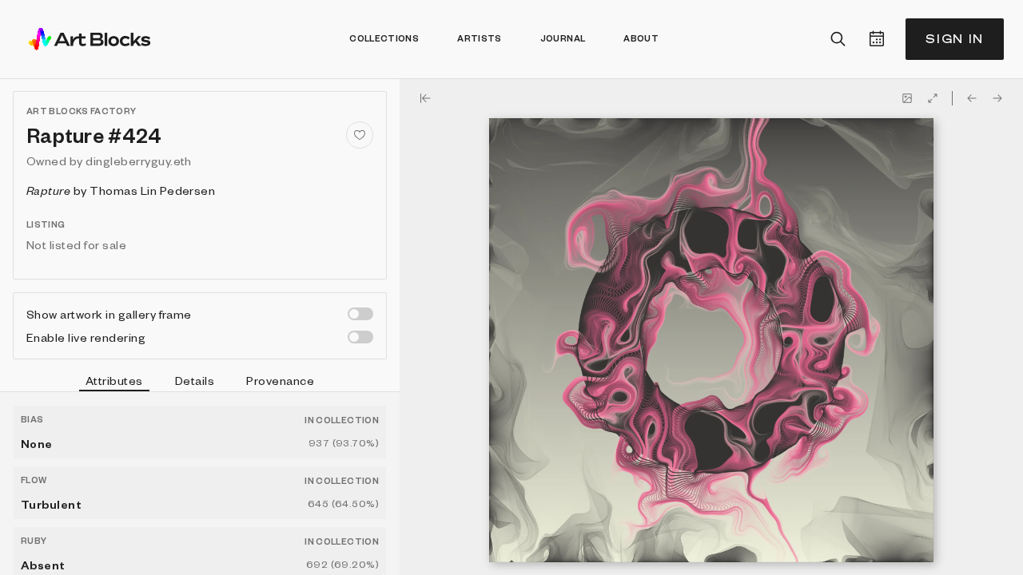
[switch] (360, 313)
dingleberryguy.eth (139, 160)
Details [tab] (194, 380)
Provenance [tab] (280, 380)
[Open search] (838, 39)
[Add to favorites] (359, 135)
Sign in (954, 39)
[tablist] (200, 382)
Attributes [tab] (114, 380)
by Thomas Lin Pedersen (120, 190)
